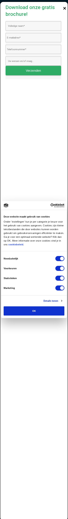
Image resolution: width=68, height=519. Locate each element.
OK (34, 310)
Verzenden (33, 70)
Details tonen (50, 300)
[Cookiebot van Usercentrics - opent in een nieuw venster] (50, 205)
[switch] (59, 268)
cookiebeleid (15, 244)
